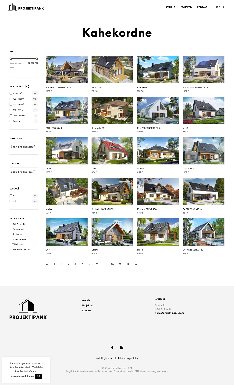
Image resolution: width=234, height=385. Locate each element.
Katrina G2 (142, 87)
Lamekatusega (19, 239)
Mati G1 (49, 209)
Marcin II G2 (188, 168)
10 (112, 264)
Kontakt (202, 7)
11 (120, 264)
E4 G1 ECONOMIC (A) (192, 209)
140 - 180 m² (18, 104)
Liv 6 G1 (49, 168)
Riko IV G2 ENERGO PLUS (148, 128)
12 (128, 264)
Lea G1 (94, 168)
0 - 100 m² (17, 93)
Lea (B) (140, 249)
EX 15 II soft (97, 87)
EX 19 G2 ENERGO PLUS (194, 249)
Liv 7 (48, 249)
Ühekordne (17, 234)
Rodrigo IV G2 (98, 128)
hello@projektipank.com (169, 312)
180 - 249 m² (18, 110)
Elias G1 (95, 249)
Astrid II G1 (142, 168)
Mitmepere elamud (21, 249)
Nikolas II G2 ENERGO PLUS (58, 87)
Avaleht (170, 7)
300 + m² (17, 121)
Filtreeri (33, 63)
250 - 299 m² (19, 115)
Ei (14, 195)
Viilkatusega (18, 244)
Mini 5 (185, 128)
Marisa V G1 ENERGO (147, 209)
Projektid (186, 7)
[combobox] (24, 145)
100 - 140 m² (18, 99)
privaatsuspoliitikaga (22, 375)
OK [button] (38, 376)
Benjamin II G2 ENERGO (102, 209)
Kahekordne (18, 229)
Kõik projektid (18, 224)
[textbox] (24, 146)
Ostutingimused (104, 358)
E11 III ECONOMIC (54, 128)
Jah (14, 201)
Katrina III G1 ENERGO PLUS (195, 87)
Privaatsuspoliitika (128, 358)
